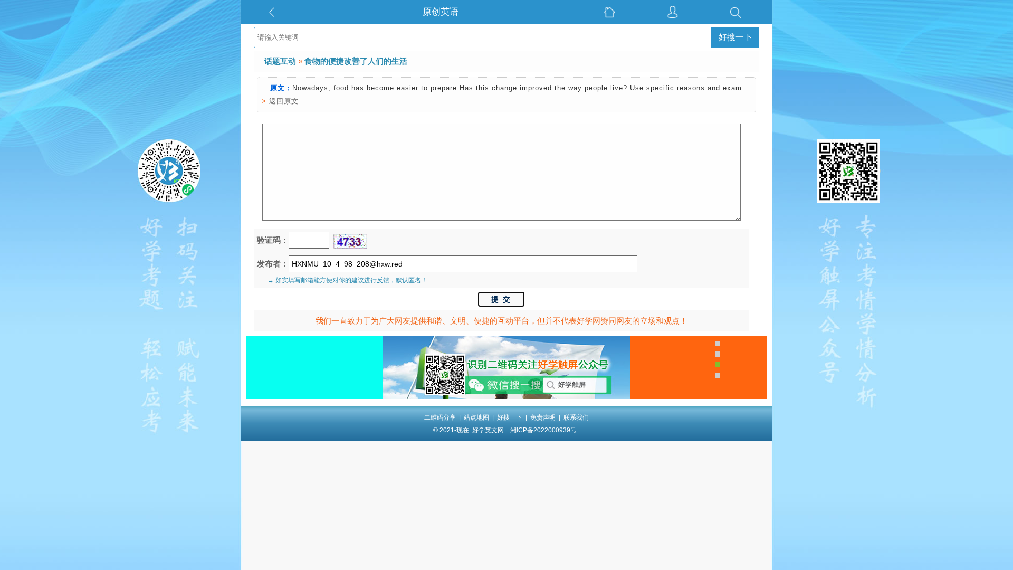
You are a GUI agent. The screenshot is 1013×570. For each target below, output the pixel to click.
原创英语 (440, 12)
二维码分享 (440, 417)
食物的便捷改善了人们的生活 (355, 60)
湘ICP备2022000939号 (543, 430)
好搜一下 (735, 37)
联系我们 (576, 417)
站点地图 (476, 417)
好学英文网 (488, 430)
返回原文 (284, 101)
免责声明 (543, 417)
